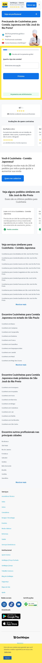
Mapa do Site (6, 587)
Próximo (21, 76)
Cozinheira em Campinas (9, 328)
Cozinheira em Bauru (8, 324)
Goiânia (4, 462)
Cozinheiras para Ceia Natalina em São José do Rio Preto (20, 254)
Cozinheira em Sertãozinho (10, 420)
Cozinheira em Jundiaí (9, 352)
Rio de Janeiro (6, 450)
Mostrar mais (21, 304)
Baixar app (31, 5)
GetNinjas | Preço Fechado (10, 560)
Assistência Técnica (8, 496)
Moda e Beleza (6, 528)
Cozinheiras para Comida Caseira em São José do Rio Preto (21, 264)
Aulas (3, 502)
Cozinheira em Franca (9, 340)
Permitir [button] (7, 658)
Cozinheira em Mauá (8, 356)
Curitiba (4, 474)
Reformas (5, 534)
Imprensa (20, 643)
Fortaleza (5, 454)
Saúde (4, 539)
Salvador (4, 458)
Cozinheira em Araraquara (10, 387)
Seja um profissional (13, 14)
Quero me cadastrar (13, 178)
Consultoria (5, 512)
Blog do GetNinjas (7, 576)
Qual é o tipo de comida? (12, 59)
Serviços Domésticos (8, 545)
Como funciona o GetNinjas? (15, 43)
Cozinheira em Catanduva (10, 408)
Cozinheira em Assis (8, 396)
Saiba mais (7, 652)
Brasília (4, 470)
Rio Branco (5, 441)
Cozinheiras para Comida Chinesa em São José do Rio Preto (21, 268)
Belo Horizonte (6, 466)
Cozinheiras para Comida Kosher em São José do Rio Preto (21, 294)
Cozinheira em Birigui (8, 404)
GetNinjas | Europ (7, 565)
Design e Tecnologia (8, 518)
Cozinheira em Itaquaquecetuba (12, 348)
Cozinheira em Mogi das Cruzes (12, 361)
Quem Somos (6, 555)
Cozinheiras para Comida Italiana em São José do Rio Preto (21, 290)
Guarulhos (5, 478)
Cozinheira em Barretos (9, 400)
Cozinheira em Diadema (9, 336)
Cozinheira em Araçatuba (10, 391)
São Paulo (5, 445)
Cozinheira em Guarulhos (10, 344)
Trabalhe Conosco (7, 571)
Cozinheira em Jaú (7, 412)
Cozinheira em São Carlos (10, 424)
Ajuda (3, 592)
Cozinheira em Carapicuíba (10, 332)
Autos (3, 507)
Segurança (5, 582)
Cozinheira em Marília (8, 416)
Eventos (4, 523)
